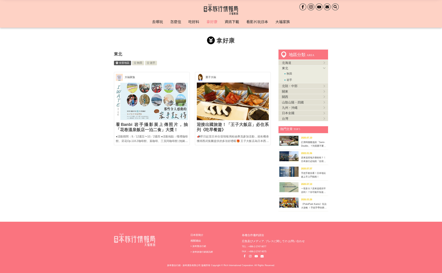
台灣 (285, 118)
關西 (285, 97)
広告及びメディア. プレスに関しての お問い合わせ (273, 241)
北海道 (286, 63)
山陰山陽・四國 (293, 102)
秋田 (139, 62)
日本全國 (288, 113)
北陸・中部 (289, 86)
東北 (118, 54)
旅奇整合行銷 (199, 246)
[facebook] (302, 6)
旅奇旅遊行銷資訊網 (203, 252)
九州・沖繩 (289, 107)
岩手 (152, 62)
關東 (285, 91)
